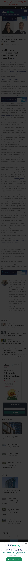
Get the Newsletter (15, 559)
